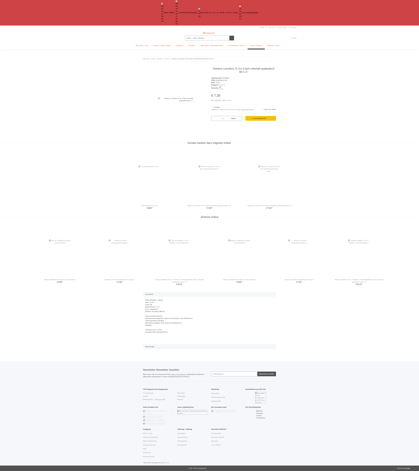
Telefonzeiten (282, 27)
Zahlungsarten (182, 441)
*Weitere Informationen (230, 109)
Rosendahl (181, 393)
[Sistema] (221, 88)
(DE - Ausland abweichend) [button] (246, 109)
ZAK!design (181, 396)
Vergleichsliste (216, 401)
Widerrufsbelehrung (150, 441)
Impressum (147, 452)
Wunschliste (215, 393)
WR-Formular (147, 433)
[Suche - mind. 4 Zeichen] (231, 38)
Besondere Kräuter (217, 437)
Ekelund (180, 399)
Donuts (145, 396)
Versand (228, 100)
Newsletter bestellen (266, 374)
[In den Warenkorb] (145, 66)
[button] (284, 38)
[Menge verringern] (213, 118)
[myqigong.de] (209, 32)
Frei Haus (271, 27)
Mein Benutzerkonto (218, 397)
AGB (144, 449)
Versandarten (181, 445)
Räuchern (214, 441)
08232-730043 (169, 13)
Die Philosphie (216, 433)
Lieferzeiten (181, 433)
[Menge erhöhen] (239, 118)
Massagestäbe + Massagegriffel (154, 399)
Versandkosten (182, 437)
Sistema (222, 85)
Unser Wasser (216, 445)
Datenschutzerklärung (179, 374)
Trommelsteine (148, 393)
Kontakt (293, 27)
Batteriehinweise (148, 456)
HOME (262, 27)
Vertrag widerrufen (149, 445)
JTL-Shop (407, 468)
